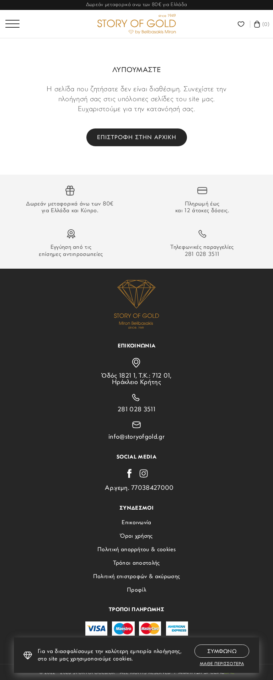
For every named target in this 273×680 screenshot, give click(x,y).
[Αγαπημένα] (242, 24)
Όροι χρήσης (136, 536)
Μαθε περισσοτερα (222, 664)
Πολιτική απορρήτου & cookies (136, 550)
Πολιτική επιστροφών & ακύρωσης (136, 577)
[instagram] (143, 473)
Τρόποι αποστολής (136, 563)
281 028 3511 (202, 254)
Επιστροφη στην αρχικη (136, 138)
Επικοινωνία (136, 523)
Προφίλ (136, 590)
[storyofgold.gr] (136, 24)
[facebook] (129, 473)
